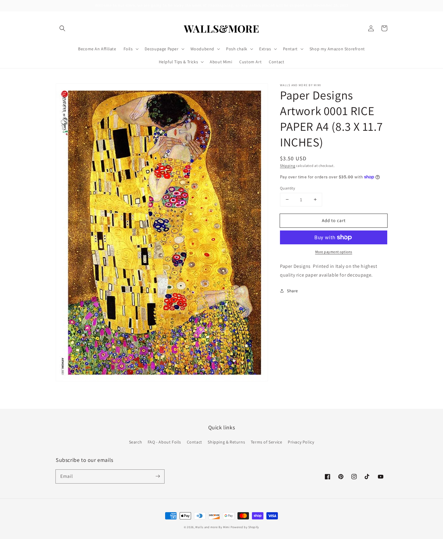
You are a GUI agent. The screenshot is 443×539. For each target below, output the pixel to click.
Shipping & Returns (226, 442)
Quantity (287, 187)
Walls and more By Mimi (212, 527)
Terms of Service (266, 442)
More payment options (333, 251)
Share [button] (292, 290)
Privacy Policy (301, 442)
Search (135, 442)
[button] (62, 28)
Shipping (287, 165)
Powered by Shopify (245, 527)
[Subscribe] (157, 476)
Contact (194, 442)
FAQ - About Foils (164, 442)
